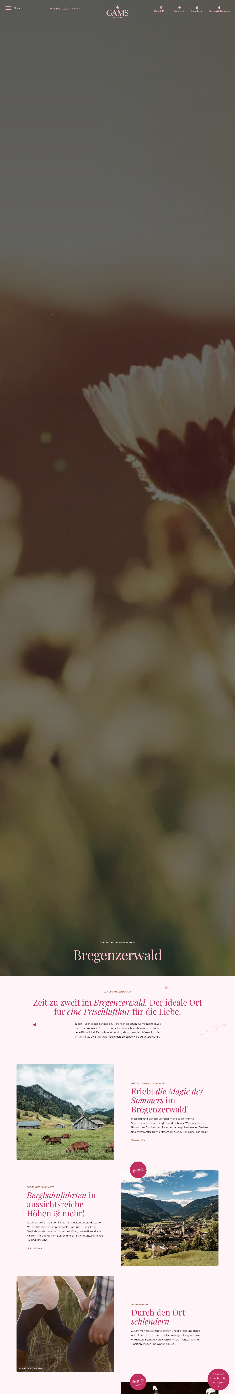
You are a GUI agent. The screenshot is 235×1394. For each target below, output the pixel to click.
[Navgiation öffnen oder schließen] (8, 8)
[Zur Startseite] (117, 12)
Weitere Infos (138, 1140)
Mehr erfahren (34, 1248)
